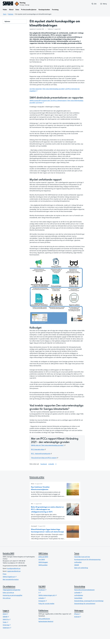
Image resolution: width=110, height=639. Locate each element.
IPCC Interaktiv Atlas (38, 449)
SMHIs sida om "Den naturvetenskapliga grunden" (48, 445)
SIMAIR (76, 565)
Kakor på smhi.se (8, 592)
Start (4, 14)
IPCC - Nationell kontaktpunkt (41, 453)
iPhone (85, 614)
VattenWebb (78, 598)
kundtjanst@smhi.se (13, 568)
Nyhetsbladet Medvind (45, 621)
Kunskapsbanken (44, 10)
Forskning (55, 10)
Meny (105, 4)
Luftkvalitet (78, 562)
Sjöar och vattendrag (81, 568)
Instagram (51, 601)
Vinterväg (15, 625)
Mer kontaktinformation (11, 579)
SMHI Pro (15, 619)
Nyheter (10, 14)
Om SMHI (41, 559)
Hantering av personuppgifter (12, 595)
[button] (94, 4)
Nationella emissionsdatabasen (84, 590)
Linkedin (50, 598)
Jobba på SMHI (43, 557)
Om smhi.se (6, 598)
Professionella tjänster (29, 10)
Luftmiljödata (78, 595)
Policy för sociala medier (46, 603)
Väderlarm (15, 628)
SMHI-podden (43, 565)
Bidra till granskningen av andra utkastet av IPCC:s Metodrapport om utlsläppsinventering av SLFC (47, 509)
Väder (5, 10)
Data (17, 10)
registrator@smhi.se (13, 571)
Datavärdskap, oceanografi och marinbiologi (88, 601)
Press (4, 574)
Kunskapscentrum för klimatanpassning (87, 559)
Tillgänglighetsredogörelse (11, 590)
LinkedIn (51, 464)
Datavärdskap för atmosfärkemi (84, 603)
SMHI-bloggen (43, 562)
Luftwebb (86, 592)
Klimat (11, 10)
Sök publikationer (44, 619)
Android (86, 617)
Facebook (43, 464)
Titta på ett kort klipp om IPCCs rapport (44, 458)
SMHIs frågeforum (18, 577)
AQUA (14, 614)
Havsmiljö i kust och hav (82, 557)
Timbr (14, 622)
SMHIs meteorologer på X (55, 595)
